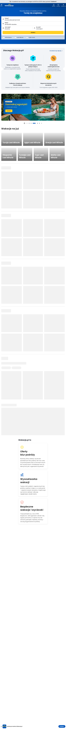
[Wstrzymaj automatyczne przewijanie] (24, 123)
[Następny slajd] (41, 123)
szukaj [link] (33, 32)
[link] (9, 5)
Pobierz (62, 726)
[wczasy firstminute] (33, 107)
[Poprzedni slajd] (27, 123)
